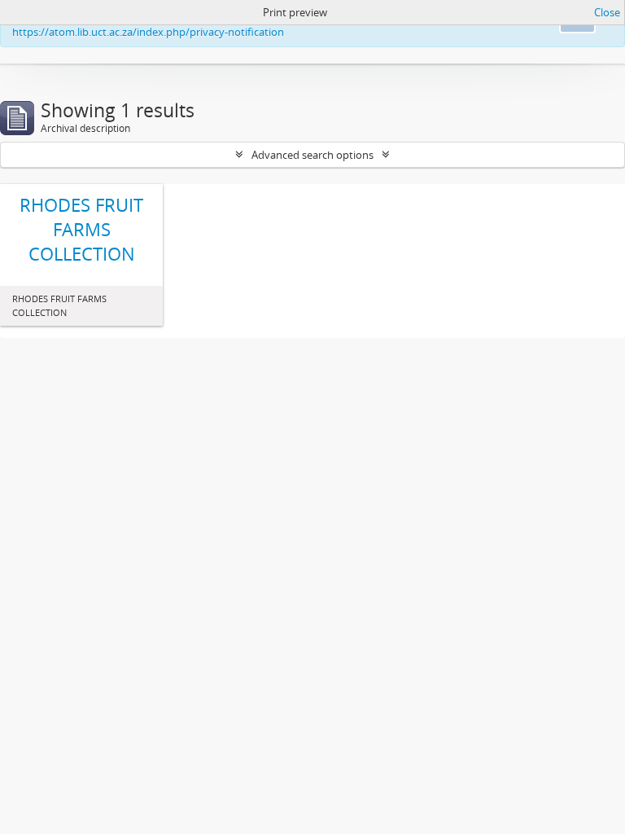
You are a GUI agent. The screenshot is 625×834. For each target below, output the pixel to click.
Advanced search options (312, 154)
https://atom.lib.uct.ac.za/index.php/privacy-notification (148, 31)
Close (607, 12)
